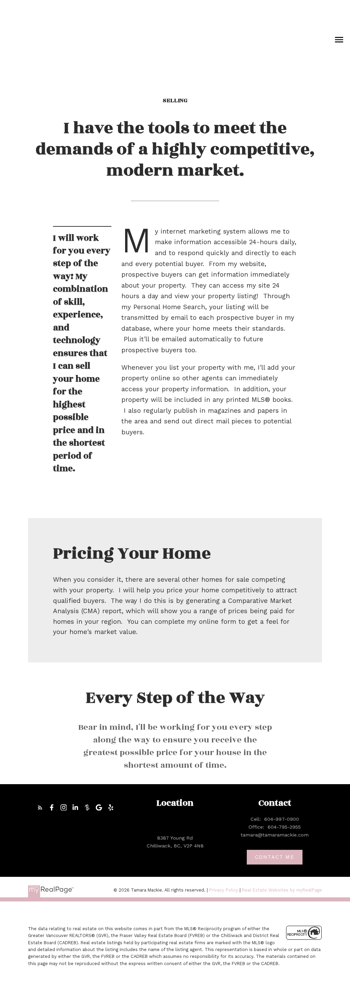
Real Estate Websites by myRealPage (282, 890)
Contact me (275, 857)
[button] (40, 807)
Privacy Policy (223, 890)
